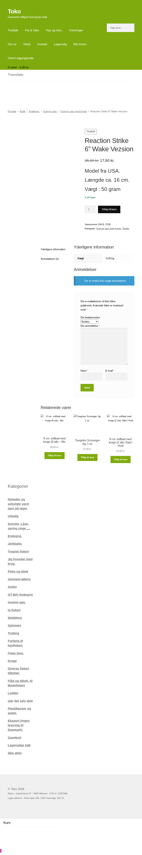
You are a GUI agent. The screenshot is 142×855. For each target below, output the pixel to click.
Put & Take (32, 30)
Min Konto (79, 44)
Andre (12, 587)
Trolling (13, 633)
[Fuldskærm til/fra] (13, 830)
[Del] (22, 830)
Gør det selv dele (20, 701)
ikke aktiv (15, 753)
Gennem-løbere (19, 579)
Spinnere (14, 625)
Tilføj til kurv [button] (54, 455)
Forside (12, 111)
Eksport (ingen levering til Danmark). (19, 725)
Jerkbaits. (15, 543)
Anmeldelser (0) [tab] (50, 258)
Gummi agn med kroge (74, 111)
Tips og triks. (54, 30)
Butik (22, 111)
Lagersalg (60, 44)
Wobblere (15, 618)
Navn (84, 370)
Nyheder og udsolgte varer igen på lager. (18, 503)
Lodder (13, 693)
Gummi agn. (50, 111)
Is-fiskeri (14, 610)
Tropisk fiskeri (18, 551)
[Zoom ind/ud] (4, 830)
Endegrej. (34, 111)
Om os (12, 44)
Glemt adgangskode (21, 58)
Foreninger (76, 30)
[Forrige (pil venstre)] (4, 835)
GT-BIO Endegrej (20, 594)
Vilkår (27, 44)
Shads (125, 228)
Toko (14, 11)
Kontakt (42, 44)
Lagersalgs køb (19, 745)
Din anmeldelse (90, 325)
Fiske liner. (16, 653)
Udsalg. (13, 516)
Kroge (12, 661)
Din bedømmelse (90, 317)
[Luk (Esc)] (32, 830)
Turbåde (13, 30)
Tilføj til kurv (109, 209)
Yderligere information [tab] (53, 249)
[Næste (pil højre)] (13, 835)
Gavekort (14, 737)
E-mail (109, 370)
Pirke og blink (18, 571)
